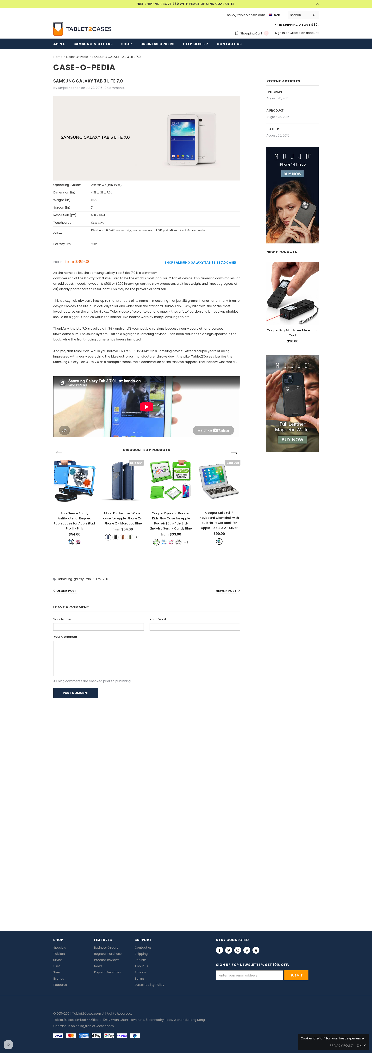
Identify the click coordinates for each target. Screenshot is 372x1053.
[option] (74, 502)
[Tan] (123, 537)
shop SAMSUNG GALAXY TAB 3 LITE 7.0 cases (200, 262)
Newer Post (226, 591)
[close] (317, 4)
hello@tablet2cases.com (95, 1026)
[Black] (115, 537)
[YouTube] (255, 950)
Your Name (62, 619)
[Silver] (219, 541)
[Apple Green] (156, 542)
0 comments (115, 88)
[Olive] (130, 537)
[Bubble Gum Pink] (171, 542)
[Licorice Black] (178, 542)
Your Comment (65, 636)
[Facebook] (219, 950)
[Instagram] (237, 950)
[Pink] (78, 542)
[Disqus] (186, 750)
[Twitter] (228, 950)
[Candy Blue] (164, 542)
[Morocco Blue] (108, 537)
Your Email (158, 619)
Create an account (304, 33)
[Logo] (82, 29)
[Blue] (71, 542)
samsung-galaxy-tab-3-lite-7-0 (83, 579)
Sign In (280, 33)
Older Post (66, 591)
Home (57, 57)
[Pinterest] (246, 950)
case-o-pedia (77, 57)
